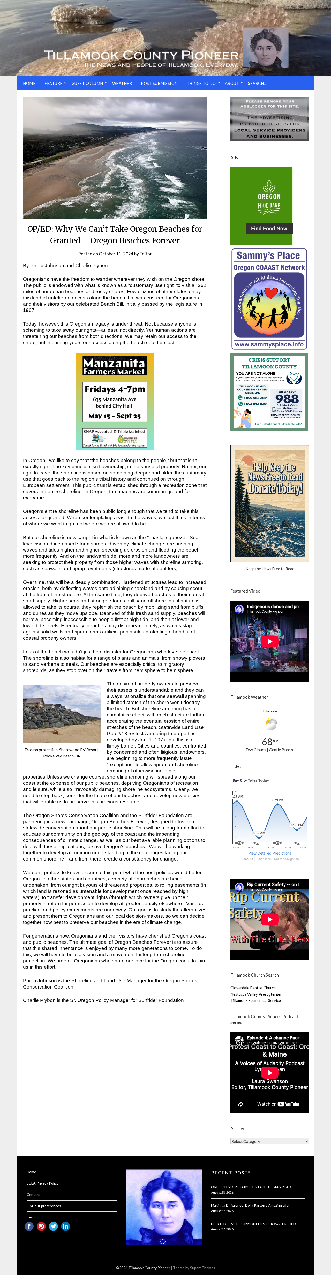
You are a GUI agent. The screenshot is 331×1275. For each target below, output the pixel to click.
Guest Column (87, 83)
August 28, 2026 (222, 1192)
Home (29, 83)
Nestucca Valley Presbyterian (255, 994)
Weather (122, 83)
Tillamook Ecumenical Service (255, 1000)
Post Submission (159, 83)
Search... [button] (257, 83)
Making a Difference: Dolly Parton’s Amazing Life (250, 1205)
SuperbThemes (202, 1267)
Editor (146, 253)
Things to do (201, 83)
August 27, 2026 (222, 1211)
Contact (33, 1194)
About (232, 83)
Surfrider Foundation (161, 1000)
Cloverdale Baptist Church (253, 987)
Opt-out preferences (44, 1206)
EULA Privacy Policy (42, 1183)
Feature (53, 83)
